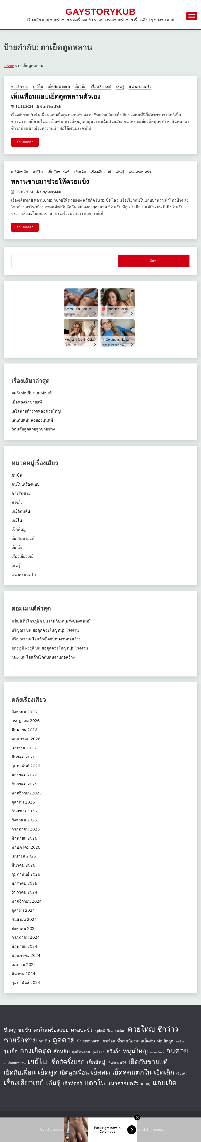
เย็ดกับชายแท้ (59, 86)
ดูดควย (63, 1039)
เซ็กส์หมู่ (19, 529)
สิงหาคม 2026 (24, 711)
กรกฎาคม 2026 (26, 720)
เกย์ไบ (38, 86)
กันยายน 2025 (24, 810)
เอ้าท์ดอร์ (72, 1083)
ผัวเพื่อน (109, 1041)
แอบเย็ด (164, 1082)
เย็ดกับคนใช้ (116, 1063)
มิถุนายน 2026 (24, 729)
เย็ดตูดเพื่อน (74, 1072)
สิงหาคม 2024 (24, 928)
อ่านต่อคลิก (24, 142)
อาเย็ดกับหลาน (14, 1063)
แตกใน (94, 1082)
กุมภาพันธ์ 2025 (26, 874)
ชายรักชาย (19, 86)
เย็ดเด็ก (80, 86)
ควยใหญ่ (141, 1029)
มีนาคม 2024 (23, 973)
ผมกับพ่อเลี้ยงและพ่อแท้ (32, 392)
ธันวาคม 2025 (24, 783)
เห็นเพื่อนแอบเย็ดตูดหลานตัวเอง (55, 96)
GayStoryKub (100, 12)
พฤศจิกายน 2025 (27, 793)
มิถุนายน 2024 (24, 946)
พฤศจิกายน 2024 (27, 901)
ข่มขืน (17, 475)
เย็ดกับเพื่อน (20, 1072)
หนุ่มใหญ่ (135, 1051)
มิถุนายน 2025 (24, 838)
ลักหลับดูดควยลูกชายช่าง (33, 429)
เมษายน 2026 (24, 747)
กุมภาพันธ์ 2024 (26, 982)
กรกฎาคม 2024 (26, 937)
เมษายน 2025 (24, 856)
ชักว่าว (167, 1029)
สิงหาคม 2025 (24, 820)
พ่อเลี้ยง (180, 1041)
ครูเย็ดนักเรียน (104, 1030)
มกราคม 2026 (24, 774)
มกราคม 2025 (24, 883)
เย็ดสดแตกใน (132, 1072)
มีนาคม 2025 (23, 865)
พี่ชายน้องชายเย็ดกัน (136, 1040)
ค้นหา (154, 261)
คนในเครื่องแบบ (25, 484)
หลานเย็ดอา (157, 1052)
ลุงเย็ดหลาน (81, 1052)
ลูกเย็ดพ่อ (98, 1052)
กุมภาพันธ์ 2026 (26, 765)
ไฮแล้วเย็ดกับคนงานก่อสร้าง (56, 638)
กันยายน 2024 (24, 919)
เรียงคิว (182, 1073)
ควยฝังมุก (120, 1030)
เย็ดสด (100, 1072)
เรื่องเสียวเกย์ (101, 86)
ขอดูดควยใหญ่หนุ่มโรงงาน (55, 630)
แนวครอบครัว (140, 86)
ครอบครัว (81, 1029)
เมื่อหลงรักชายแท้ (27, 402)
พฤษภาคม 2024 (26, 955)
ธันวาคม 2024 (24, 892)
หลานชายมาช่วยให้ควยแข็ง (50, 181)
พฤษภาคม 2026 (26, 738)
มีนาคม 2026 (23, 756)
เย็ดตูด (48, 1072)
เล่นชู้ (120, 86)
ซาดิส (44, 1041)
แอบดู (146, 1083)
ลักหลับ (61, 1051)
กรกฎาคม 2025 (26, 829)
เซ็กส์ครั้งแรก (67, 1061)
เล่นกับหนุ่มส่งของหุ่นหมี (32, 420)
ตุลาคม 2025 (23, 802)
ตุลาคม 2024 (23, 910)
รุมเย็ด (11, 1051)
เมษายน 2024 (24, 964)
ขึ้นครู (10, 1030)
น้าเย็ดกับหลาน (88, 1041)
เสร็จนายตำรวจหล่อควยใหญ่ (36, 411)
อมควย (177, 1050)
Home (9, 65)
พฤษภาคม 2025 (26, 847)
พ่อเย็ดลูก (165, 1040)
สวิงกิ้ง (17, 502)
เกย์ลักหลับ (19, 171)
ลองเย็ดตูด (35, 1050)
